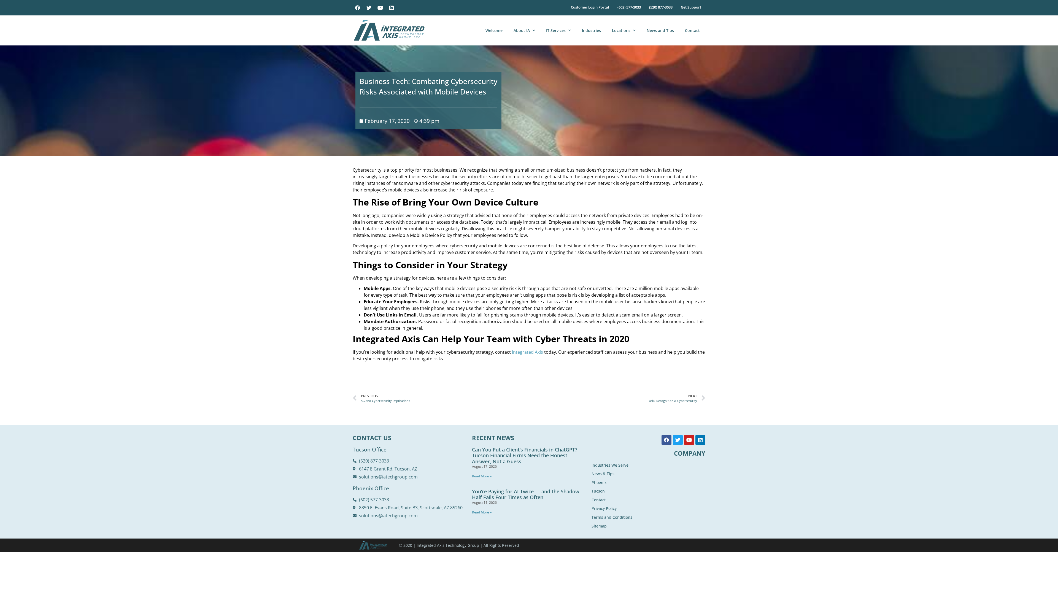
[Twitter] (369, 8)
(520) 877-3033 (661, 7)
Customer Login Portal (590, 7)
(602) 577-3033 (629, 7)
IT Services (556, 30)
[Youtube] (380, 8)
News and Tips (660, 30)
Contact (692, 30)
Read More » (482, 476)
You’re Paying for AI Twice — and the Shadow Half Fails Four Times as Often (525, 494)
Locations (621, 30)
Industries (591, 30)
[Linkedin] (391, 8)
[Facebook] (358, 8)
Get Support (691, 7)
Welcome (494, 30)
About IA (522, 30)
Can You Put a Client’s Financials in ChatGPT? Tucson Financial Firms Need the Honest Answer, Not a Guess (524, 455)
